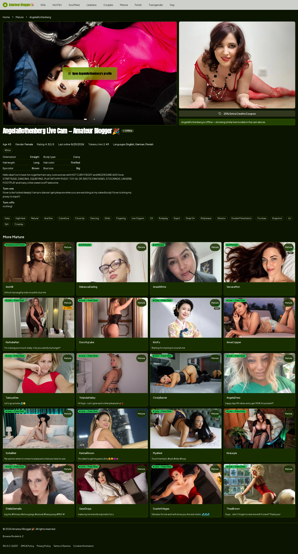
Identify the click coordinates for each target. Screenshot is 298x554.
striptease (206, 218)
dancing (94, 218)
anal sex (48, 218)
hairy (7, 218)
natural (34, 218)
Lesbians (92, 4)
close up (80, 218)
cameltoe (64, 218)
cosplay (18, 224)
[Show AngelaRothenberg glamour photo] (94, 119)
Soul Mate (74, 4)
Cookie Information (83, 546)
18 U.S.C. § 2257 (10, 546)
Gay (172, 4)
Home (6, 17)
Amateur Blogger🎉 (19, 4)
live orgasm (138, 218)
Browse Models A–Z (13, 536)
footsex (261, 218)
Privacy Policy (44, 546)
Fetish (138, 4)
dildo (107, 218)
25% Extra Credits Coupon (241, 114)
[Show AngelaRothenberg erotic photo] (85, 119)
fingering (121, 218)
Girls (43, 4)
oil (151, 218)
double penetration (241, 218)
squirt (177, 218)
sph (7, 224)
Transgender (156, 4)
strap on (190, 218)
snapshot (277, 218)
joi (289, 218)
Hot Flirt (57, 4)
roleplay (163, 218)
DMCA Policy (27, 546)
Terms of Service (62, 546)
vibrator (221, 218)
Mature (124, 4)
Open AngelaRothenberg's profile (92, 74)
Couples (108, 4)
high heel (20, 218)
